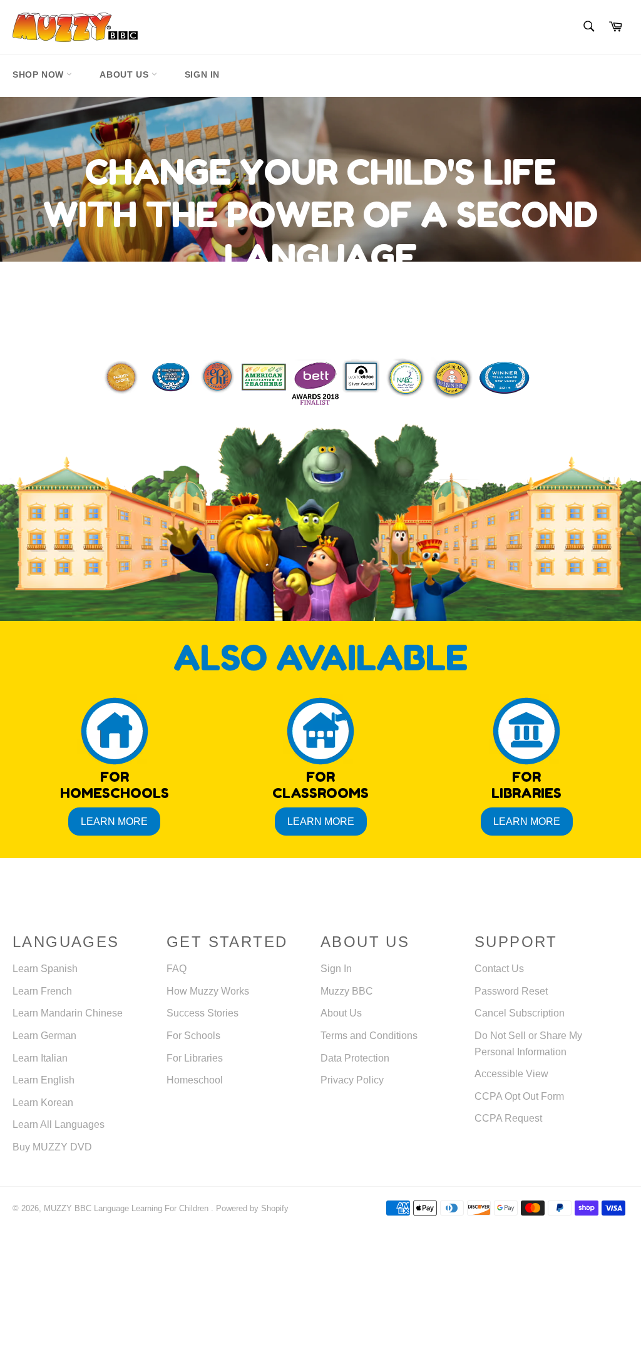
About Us (125, 74)
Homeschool (195, 1080)
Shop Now (39, 74)
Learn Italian (40, 1058)
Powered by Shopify (252, 1208)
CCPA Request (508, 1118)
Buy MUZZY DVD (52, 1147)
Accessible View (511, 1073)
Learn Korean (43, 1102)
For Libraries (195, 1058)
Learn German (44, 1035)
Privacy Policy (352, 1080)
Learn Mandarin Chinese (68, 1013)
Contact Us (499, 968)
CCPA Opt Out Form (519, 1096)
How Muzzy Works (208, 991)
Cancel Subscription (519, 1013)
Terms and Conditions (369, 1035)
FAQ (177, 968)
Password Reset (511, 991)
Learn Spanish (45, 968)
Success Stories (202, 1013)
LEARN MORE (114, 821)
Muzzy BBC (346, 991)
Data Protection (354, 1058)
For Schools (193, 1035)
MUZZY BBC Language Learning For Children (127, 1208)
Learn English (43, 1080)
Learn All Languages (59, 1124)
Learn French (42, 991)
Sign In (202, 74)
